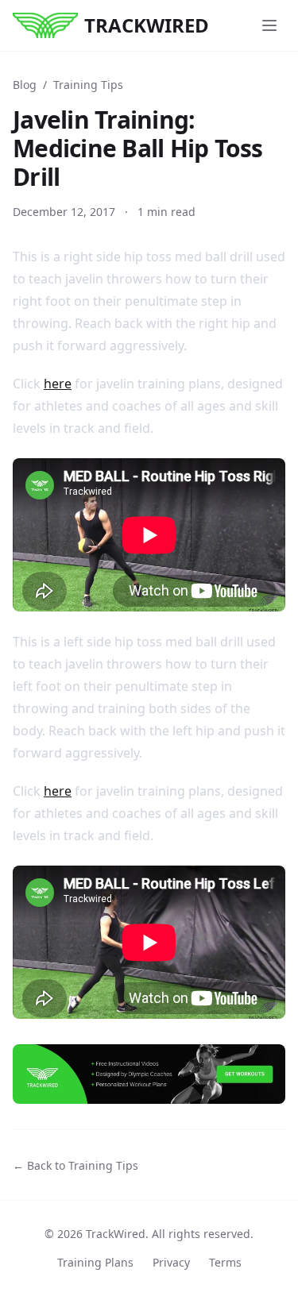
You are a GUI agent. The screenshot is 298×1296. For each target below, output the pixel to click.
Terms (225, 1262)
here (58, 383)
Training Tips (88, 84)
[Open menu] (269, 25)
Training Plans (95, 1262)
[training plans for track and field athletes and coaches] (149, 1074)
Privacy (171, 1262)
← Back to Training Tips (75, 1165)
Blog (25, 84)
